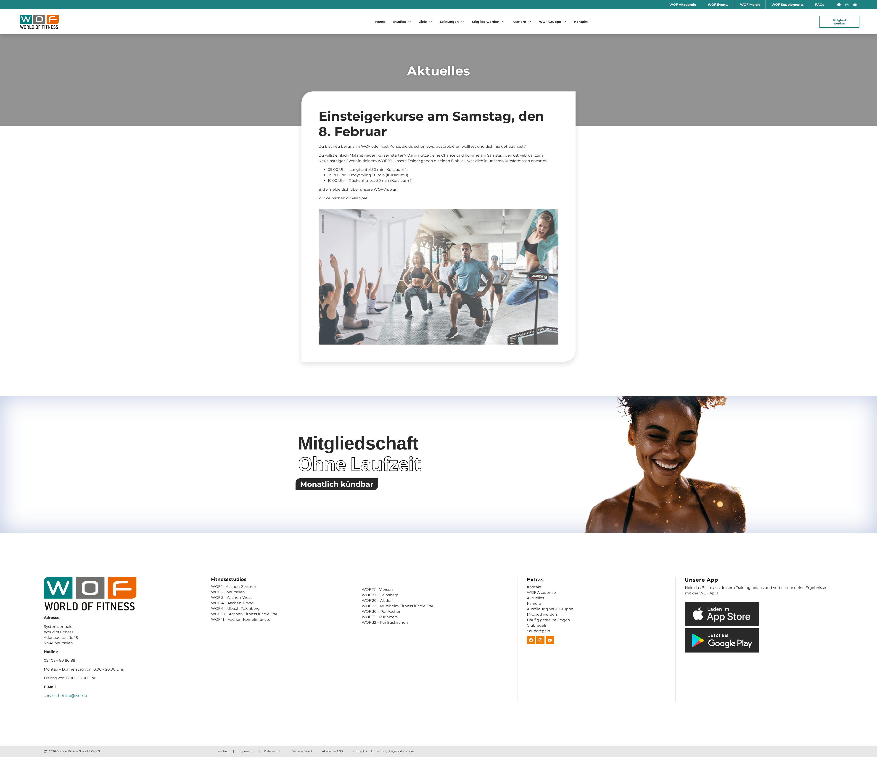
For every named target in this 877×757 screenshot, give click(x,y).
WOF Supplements (787, 5)
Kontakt (581, 22)
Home (380, 22)
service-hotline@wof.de (65, 695)
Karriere (519, 22)
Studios (399, 22)
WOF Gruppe (550, 22)
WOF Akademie (682, 5)
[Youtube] (854, 4)
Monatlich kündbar (336, 484)
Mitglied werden (485, 22)
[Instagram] (846, 4)
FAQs (819, 5)
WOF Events (718, 5)
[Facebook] (838, 4)
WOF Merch (750, 5)
